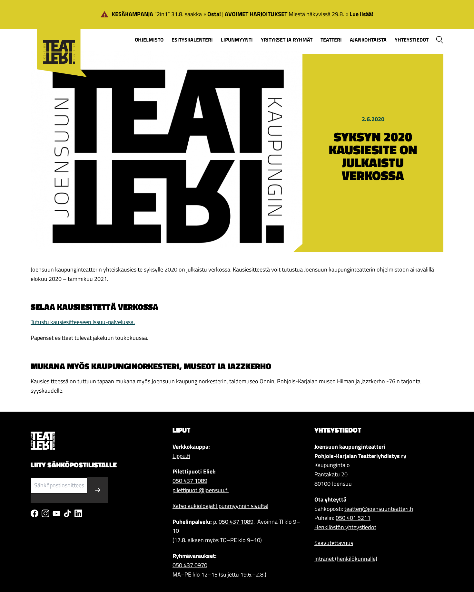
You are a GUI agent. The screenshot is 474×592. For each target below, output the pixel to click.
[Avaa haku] (439, 39)
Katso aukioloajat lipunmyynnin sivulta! (220, 505)
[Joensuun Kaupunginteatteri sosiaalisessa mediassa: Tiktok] (67, 513)
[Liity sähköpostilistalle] (97, 490)
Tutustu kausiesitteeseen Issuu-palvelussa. (83, 322)
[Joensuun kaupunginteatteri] (59, 42)
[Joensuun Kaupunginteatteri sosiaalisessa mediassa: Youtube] (56, 513)
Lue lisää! (361, 14)
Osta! (214, 14)
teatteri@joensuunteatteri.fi (378, 508)
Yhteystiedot (412, 39)
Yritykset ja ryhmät (286, 39)
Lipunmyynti (237, 39)
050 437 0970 (190, 565)
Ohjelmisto (149, 39)
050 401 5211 (353, 517)
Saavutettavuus (333, 543)
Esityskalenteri (192, 39)
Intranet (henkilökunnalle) (345, 558)
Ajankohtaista (368, 39)
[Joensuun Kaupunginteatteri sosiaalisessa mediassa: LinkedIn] (78, 513)
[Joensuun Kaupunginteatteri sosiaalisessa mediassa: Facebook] (34, 513)
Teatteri (331, 39)
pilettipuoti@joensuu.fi (201, 490)
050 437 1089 (190, 480)
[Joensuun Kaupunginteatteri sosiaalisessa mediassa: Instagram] (45, 513)
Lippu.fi (181, 456)
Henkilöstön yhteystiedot (345, 527)
